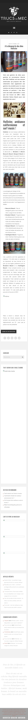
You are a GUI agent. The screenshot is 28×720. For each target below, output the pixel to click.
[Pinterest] (14, 32)
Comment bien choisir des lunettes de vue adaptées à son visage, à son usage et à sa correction (14, 594)
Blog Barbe (17, 505)
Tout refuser (14, 717)
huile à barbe (18, 493)
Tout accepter (6, 717)
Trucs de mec (7, 625)
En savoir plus (21, 717)
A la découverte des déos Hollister (14, 47)
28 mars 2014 (5, 331)
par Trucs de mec (11, 331)
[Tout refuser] (26, 714)
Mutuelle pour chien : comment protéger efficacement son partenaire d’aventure (14, 587)
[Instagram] (17, 32)
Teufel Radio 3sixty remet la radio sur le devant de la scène (14, 627)
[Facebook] (11, 32)
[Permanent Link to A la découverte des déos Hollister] (14, 71)
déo (18, 44)
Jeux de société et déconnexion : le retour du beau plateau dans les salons (13, 601)
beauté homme (13, 44)
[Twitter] (8, 32)
